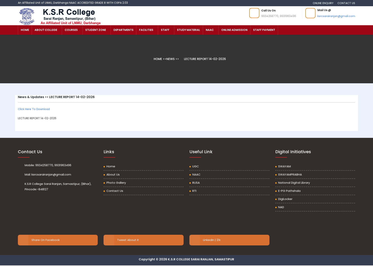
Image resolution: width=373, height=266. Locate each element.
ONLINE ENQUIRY (323, 3)
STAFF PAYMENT (264, 30)
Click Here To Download (34, 109)
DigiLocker (285, 199)
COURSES (71, 30)
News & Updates (31, 97)
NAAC (210, 30)
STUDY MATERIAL (188, 30)
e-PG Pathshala (289, 191)
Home (158, 59)
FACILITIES (146, 30)
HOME (25, 30)
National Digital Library (294, 183)
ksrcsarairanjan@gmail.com (336, 16)
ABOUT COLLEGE (46, 30)
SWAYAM (284, 166)
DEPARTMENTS (123, 30)
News (170, 59)
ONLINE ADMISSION (234, 30)
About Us (113, 174)
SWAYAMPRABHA (290, 174)
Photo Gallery (116, 183)
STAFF (165, 30)
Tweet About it (128, 240)
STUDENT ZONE (95, 30)
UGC (195, 166)
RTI (194, 191)
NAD (281, 207)
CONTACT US (346, 3)
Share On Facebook (45, 240)
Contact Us (114, 191)
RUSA (196, 183)
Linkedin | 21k (211, 240)
